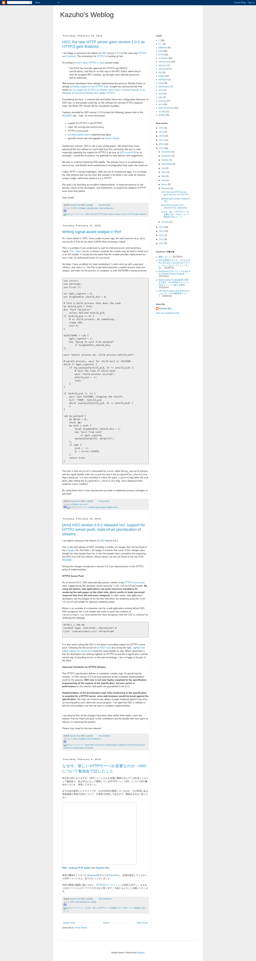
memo (161, 76)
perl (81, 504)
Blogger (140, 952)
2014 (161, 227)
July (163, 168)
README (67, 115)
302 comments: (105, 899)
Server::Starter (112, 138)
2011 (161, 239)
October (165, 160)
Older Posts (142, 923)
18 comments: (105, 205)
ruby (160, 97)
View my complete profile (168, 313)
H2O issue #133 (128, 152)
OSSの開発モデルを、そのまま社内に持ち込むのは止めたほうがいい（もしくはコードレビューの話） (174, 264)
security (162, 101)
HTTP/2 (101, 56)
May (163, 176)
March (164, 184)
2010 (161, 243)
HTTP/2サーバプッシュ (108, 885)
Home (106, 923)
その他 (161, 111)
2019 (161, 132)
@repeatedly (93, 875)
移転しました (164, 257)
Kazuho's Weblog (87, 14)
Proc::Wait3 (75, 251)
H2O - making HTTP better (76, 868)
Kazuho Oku (102, 868)
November (166, 156)
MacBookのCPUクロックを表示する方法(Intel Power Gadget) (174, 272)
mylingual (163, 79)
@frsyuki (111, 875)
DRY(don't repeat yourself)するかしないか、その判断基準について (174, 293)
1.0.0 (117, 53)
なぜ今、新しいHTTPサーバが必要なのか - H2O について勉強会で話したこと (175, 214)
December (166, 152)
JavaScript (163, 69)
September (166, 164)
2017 (161, 140)
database (162, 47)
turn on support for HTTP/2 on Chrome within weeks (95, 90)
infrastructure (92, 208)
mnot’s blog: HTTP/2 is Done (90, 62)
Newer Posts (69, 923)
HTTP (161, 55)
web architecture (106, 208)
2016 (161, 144)
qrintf (160, 94)
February (165, 188)
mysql (161, 83)
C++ (160, 44)
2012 (161, 235)
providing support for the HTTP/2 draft (89, 86)
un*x (85, 504)
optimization (164, 86)
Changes (70, 550)
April (163, 180)
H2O (104, 53)
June (164, 172)
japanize (162, 65)
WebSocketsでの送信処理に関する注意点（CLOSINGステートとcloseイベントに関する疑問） (173, 282)
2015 (161, 148)
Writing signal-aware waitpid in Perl (91, 232)
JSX (160, 72)
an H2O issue (104, 647)
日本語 (93, 902)
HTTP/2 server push (134, 582)
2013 (161, 231)
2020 (161, 128)
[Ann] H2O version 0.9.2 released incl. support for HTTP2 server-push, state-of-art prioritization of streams (103, 529)
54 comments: (105, 736)
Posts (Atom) (81, 927)
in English (82, 208)
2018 (161, 136)
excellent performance (79, 134)
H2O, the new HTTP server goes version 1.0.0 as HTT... (175, 193)
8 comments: (104, 501)
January (165, 222)
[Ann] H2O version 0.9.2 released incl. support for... (174, 206)
